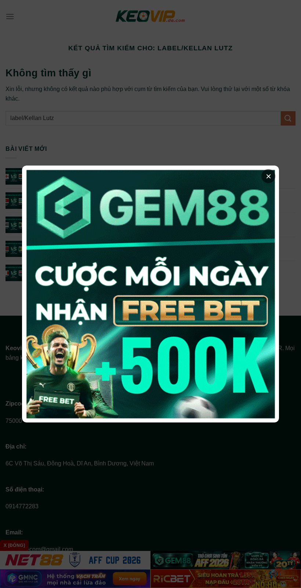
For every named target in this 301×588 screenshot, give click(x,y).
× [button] (268, 176)
